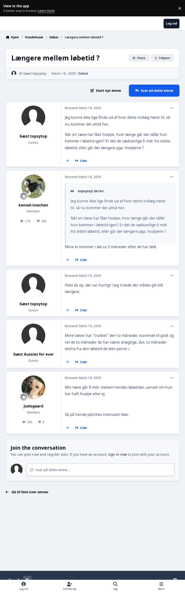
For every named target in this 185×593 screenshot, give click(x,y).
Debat (83, 73)
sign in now (117, 454)
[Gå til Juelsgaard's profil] (33, 387)
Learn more (9, 8)
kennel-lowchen (33, 205)
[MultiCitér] (67, 161)
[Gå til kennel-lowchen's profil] (33, 186)
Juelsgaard (33, 406)
